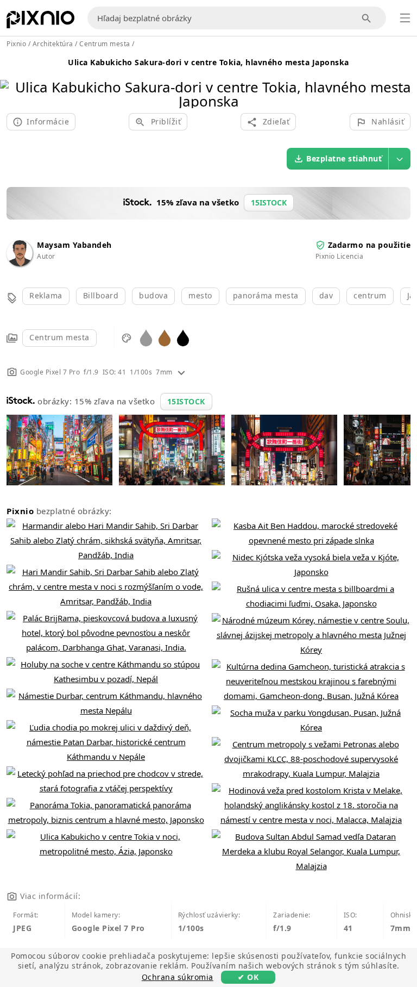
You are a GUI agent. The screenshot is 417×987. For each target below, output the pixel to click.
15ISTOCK (186, 401)
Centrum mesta (59, 337)
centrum (370, 295)
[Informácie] (181, 372)
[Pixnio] (40, 22)
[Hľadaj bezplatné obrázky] (367, 18)
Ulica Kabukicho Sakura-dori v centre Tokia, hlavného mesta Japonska (208, 62)
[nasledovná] (405, 80)
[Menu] (405, 18)
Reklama (45, 295)
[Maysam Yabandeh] (20, 263)
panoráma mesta (266, 295)
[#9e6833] (164, 337)
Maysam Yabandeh (74, 245)
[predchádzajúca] (12, 80)
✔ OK (248, 977)
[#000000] (183, 337)
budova (153, 295)
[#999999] (146, 337)
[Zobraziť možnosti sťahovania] (399, 159)
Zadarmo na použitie (369, 245)
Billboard (101, 295)
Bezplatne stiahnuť (344, 158)
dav (326, 295)
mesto (200, 295)
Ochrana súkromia (177, 977)
